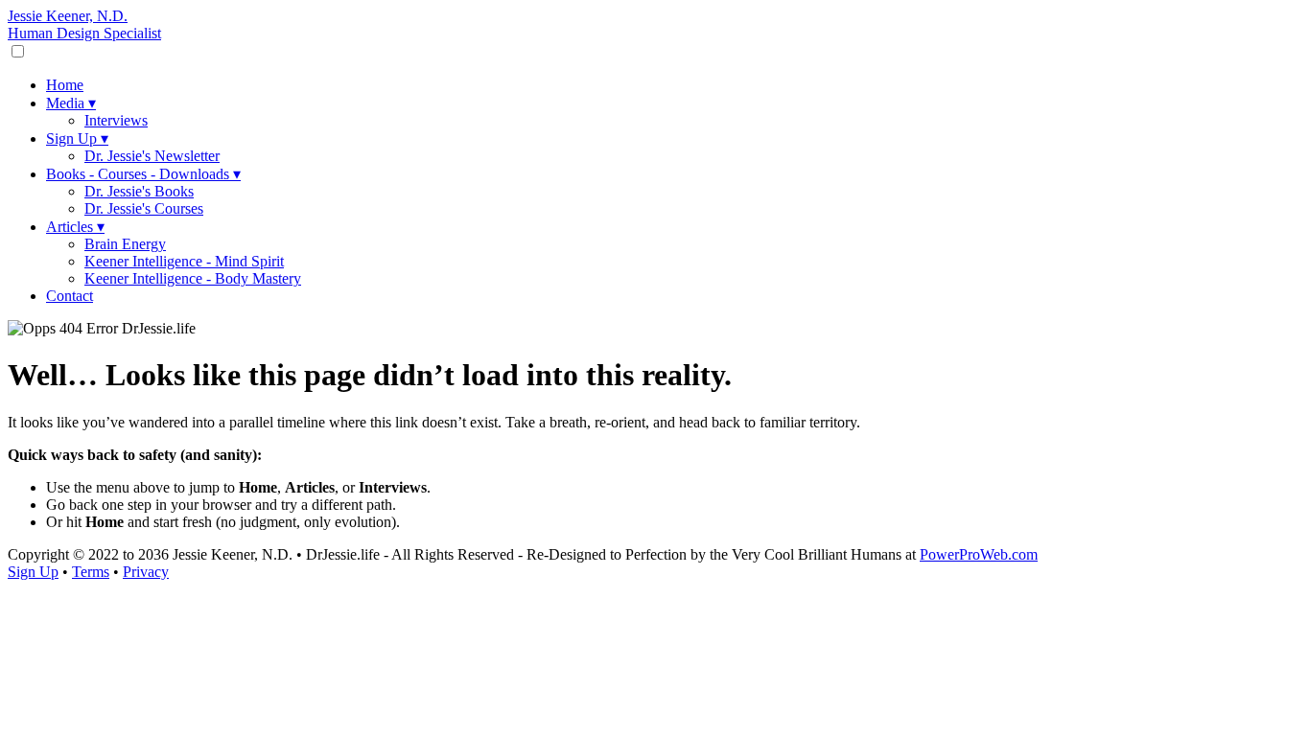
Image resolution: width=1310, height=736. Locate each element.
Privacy (146, 572)
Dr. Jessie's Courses (143, 208)
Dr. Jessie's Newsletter (152, 156)
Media (71, 103)
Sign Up (77, 138)
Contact (69, 296)
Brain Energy (125, 244)
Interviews (116, 120)
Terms (90, 572)
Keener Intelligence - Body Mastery (192, 278)
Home (64, 85)
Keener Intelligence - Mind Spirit (184, 261)
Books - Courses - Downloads (143, 174)
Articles (75, 226)
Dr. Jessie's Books (139, 191)
